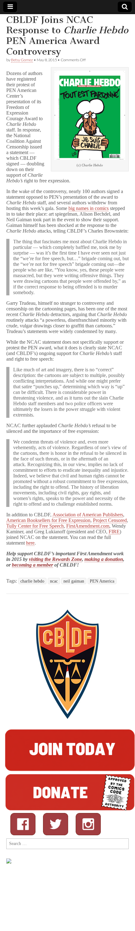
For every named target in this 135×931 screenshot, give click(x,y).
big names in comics (88, 208)
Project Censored (110, 520)
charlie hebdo (32, 581)
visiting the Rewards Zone (55, 559)
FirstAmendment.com (87, 526)
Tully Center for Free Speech (35, 526)
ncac (54, 581)
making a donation (103, 559)
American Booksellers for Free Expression (48, 520)
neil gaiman (73, 581)
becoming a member (32, 565)
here (30, 543)
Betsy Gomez (22, 59)
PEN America (102, 581)
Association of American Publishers (87, 514)
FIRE (114, 531)
